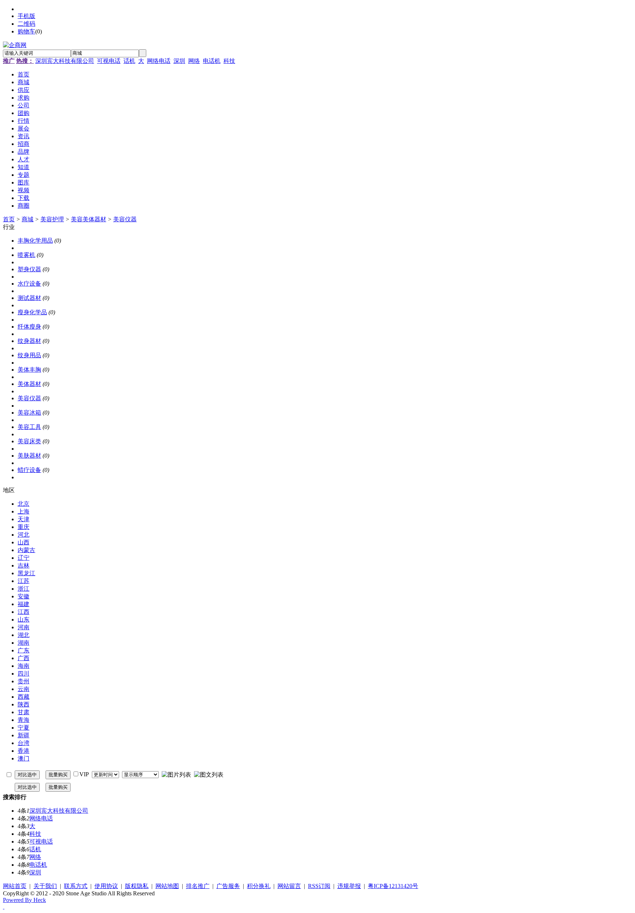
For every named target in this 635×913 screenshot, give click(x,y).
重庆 (23, 527)
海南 (23, 666)
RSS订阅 (319, 886)
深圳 (179, 61)
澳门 (23, 758)
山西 (23, 542)
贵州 (23, 681)
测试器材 (29, 298)
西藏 (23, 697)
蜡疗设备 (29, 470)
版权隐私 (136, 886)
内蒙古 (26, 550)
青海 (23, 720)
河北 (23, 534)
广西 (23, 658)
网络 (194, 61)
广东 (23, 650)
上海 (23, 511)
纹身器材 (29, 341)
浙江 (23, 589)
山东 (23, 619)
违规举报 (349, 886)
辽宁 (23, 558)
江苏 (23, 581)
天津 (23, 519)
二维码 (26, 24)
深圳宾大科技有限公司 (64, 61)
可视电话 (109, 61)
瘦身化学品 (32, 312)
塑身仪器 (29, 269)
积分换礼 (258, 886)
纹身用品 (29, 355)
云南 (23, 689)
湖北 (23, 635)
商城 (27, 219)
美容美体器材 (88, 219)
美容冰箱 (29, 412)
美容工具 (29, 427)
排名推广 (197, 886)
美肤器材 (29, 455)
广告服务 (228, 886)
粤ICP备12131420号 (393, 886)
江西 (23, 612)
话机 (129, 61)
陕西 (23, 704)
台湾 (23, 743)
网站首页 (14, 886)
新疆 (23, 735)
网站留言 (289, 886)
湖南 (23, 643)
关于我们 (45, 886)
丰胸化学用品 (35, 240)
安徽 (23, 596)
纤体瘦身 (29, 326)
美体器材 (29, 384)
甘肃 (23, 712)
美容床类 (29, 441)
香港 (23, 751)
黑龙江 (26, 573)
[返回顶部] (3, 906)
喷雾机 (26, 255)
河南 (23, 627)
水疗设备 (29, 283)
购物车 (26, 31)
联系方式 (75, 886)
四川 (23, 673)
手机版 (26, 16)
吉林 (23, 565)
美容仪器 (125, 219)
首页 (9, 219)
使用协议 (106, 886)
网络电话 (159, 61)
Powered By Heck (24, 900)
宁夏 (23, 727)
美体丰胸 (29, 369)
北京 (23, 504)
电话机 (211, 61)
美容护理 (52, 219)
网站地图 (167, 886)
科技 (229, 61)
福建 (23, 604)
